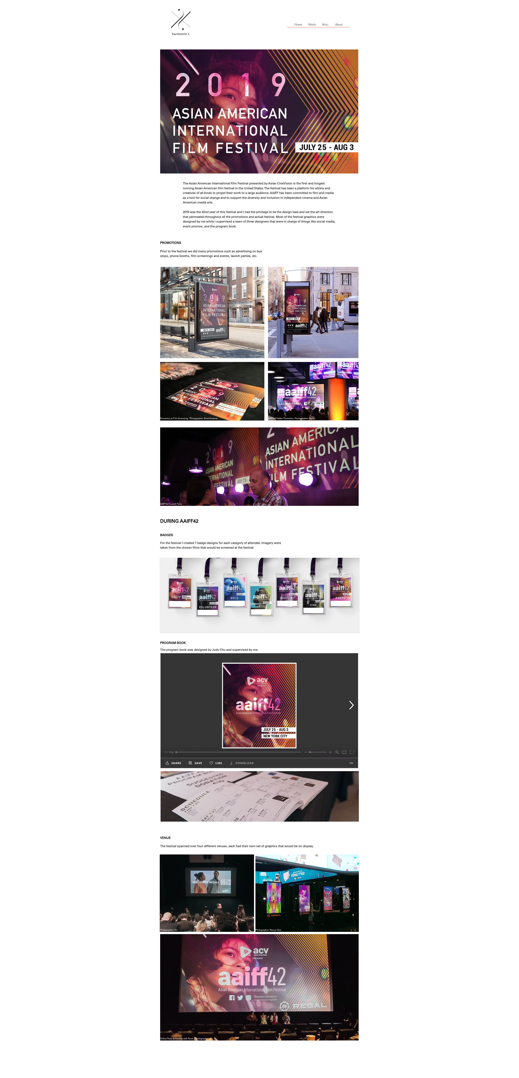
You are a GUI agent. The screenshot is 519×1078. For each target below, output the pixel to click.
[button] (325, 26)
